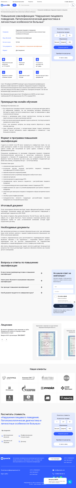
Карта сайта (4, 474)
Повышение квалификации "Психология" (27, 10)
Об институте (4, 1)
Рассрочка (30, 1)
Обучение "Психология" (11, 10)
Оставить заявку (63, 57)
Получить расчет (63, 47)
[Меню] (14, 5)
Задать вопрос (63, 306)
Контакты (39, 1)
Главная (3, 10)
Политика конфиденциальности (10, 470)
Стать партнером (55, 459)
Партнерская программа (18, 1)
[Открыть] (47, 344)
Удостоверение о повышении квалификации (29, 46)
